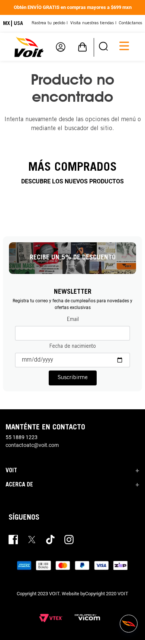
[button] (103, 47)
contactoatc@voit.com (32, 445)
